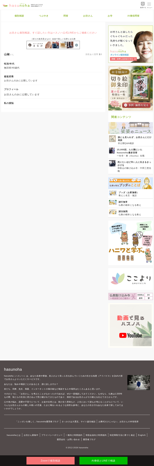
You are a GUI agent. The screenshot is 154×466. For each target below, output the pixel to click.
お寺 (110, 15)
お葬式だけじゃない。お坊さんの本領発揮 (118, 421)
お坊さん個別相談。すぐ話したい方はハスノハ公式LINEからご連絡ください (53, 32)
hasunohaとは (14, 435)
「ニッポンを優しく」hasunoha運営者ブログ (37, 421)
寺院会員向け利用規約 (96, 435)
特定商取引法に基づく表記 (122, 435)
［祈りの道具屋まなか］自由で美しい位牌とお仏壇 (53, 39)
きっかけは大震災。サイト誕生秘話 (78, 421)
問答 (65, 15)
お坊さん (88, 15)
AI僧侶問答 (133, 15)
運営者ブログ (89, 439)
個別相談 (19, 15)
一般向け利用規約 (74, 435)
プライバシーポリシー (52, 435)
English (142, 435)
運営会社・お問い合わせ (68, 439)
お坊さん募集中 (31, 435)
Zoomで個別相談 (50, 460)
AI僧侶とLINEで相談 (103, 460)
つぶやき (44, 15)
